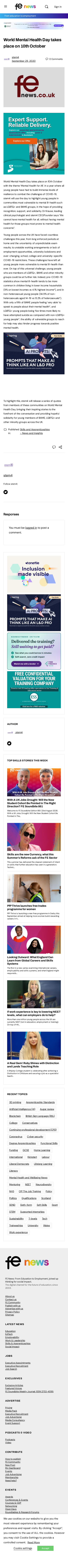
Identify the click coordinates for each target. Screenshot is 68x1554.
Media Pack (11, 1410)
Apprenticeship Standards (40, 1102)
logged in (31, 528)
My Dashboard (12, 1468)
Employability (12, 1337)
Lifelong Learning (43, 1163)
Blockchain (15, 1116)
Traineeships (16, 1225)
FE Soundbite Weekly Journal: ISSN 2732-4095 (29, 1391)
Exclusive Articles (14, 1385)
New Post (10, 1465)
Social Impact (12, 1346)
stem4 (15, 57)
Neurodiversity (44, 1184)
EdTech (9, 1334)
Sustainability (16, 1218)
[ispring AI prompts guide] (34, 372)
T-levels (33, 1218)
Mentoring (14, 1184)
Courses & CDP (13, 1502)
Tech (44, 1218)
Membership (11, 1477)
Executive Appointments (18, 1362)
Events (8, 1471)
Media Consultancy (15, 1420)
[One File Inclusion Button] (34, 573)
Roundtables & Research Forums (22, 1512)
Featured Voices (13, 1388)
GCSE (26, 1150)
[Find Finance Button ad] (34, 651)
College (13, 1122)
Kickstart (32, 1157)
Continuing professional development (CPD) (32, 1129)
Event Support (12, 1423)
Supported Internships (32, 1211)
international (16, 1157)
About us (10, 1296)
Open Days (11, 1509)
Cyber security (35, 1136)
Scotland (46, 1198)
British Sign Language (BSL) (40, 1116)
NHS (11, 1191)
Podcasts (10, 1439)
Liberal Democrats (19, 1163)
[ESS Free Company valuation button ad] (34, 689)
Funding (13, 1150)
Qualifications (29, 1198)
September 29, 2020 (24, 60)
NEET (28, 1184)
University (33, 1225)
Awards (9, 1496)
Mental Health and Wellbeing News (28, 1177)
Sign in (58, 6)
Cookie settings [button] (23, 1548)
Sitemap (9, 1314)
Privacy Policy (12, 1311)
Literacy (13, 1170)
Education (10, 1331)
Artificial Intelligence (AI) (22, 1109)
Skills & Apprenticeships (18, 1343)
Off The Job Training (30, 1191)
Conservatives (29, 1122)
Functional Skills (49, 1143)
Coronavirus (15, 1136)
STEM (12, 1211)
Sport (55, 1204)
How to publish (13, 1458)
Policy (49, 1191)
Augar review (47, 1109)
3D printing (15, 1102)
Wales (46, 1225)
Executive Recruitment (16, 1365)
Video (8, 1442)
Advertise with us (14, 1308)
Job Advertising (13, 1416)
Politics (13, 1198)
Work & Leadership (15, 1340)
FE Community (12, 1302)
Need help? (11, 1480)
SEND (12, 1204)
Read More (34, 1542)
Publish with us (13, 1305)
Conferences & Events (16, 1499)
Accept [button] (45, 1548)
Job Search (11, 1368)
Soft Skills (42, 1204)
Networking (11, 1506)
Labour (46, 1157)
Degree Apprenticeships (22, 1143)
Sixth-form (26, 1204)
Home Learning (42, 1150)
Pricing (8, 1407)
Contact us (11, 1299)
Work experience (18, 1232)
